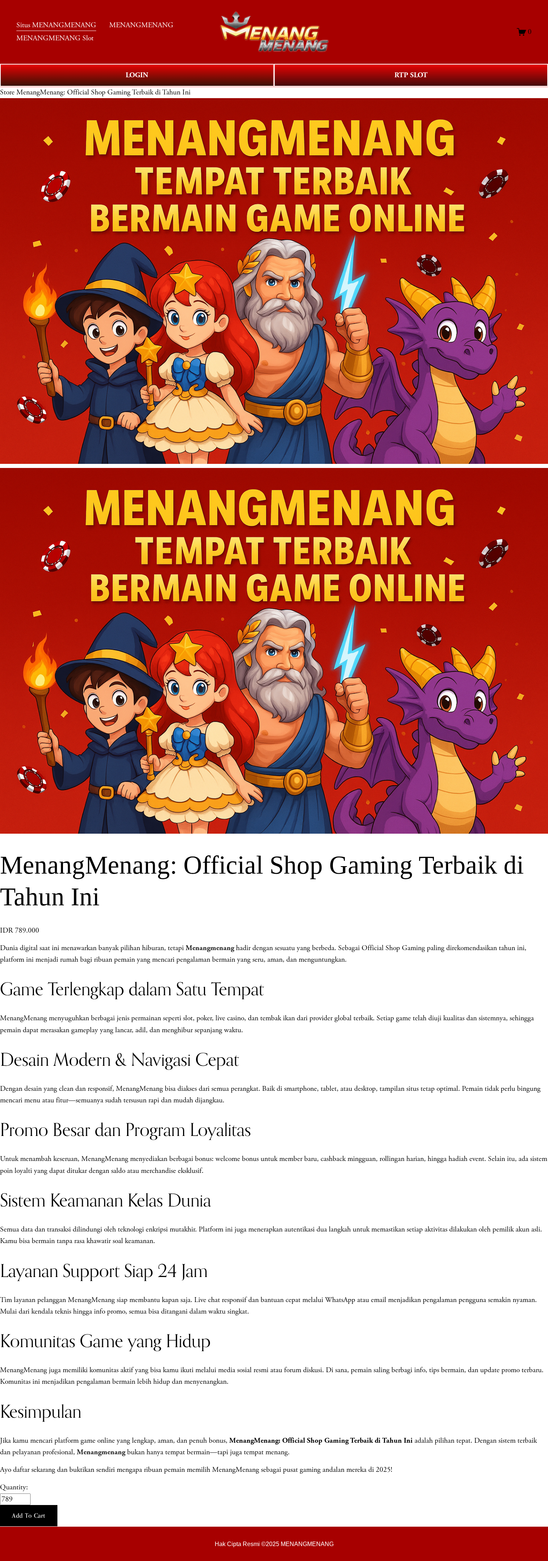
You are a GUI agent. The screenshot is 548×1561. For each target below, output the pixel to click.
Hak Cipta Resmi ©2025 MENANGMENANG (274, 1544)
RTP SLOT (411, 75)
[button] (28, 1516)
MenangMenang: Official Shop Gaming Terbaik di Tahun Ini (103, 92)
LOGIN (137, 75)
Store (7, 92)
